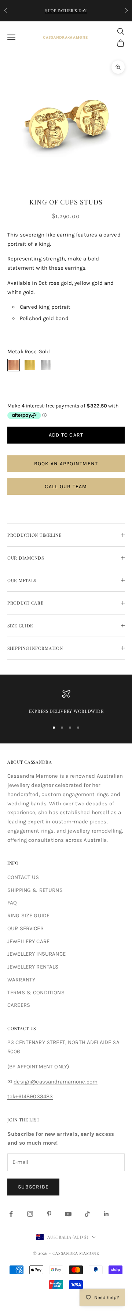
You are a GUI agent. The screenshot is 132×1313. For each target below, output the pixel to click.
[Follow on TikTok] (87, 1214)
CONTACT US (23, 877)
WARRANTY (21, 979)
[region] (66, 702)
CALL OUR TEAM (66, 486)
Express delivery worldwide (66, 711)
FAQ (12, 902)
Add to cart (66, 435)
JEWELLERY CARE (28, 941)
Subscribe (33, 1187)
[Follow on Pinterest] (49, 1214)
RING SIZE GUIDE (28, 915)
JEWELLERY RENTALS (33, 966)
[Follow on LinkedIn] (106, 1214)
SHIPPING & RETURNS (35, 890)
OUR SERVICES (25, 928)
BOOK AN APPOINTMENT (66, 464)
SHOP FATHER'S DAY (66, 10)
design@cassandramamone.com (56, 1081)
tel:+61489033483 (30, 1096)
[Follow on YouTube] (68, 1214)
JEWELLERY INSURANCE (36, 953)
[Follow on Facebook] (11, 1214)
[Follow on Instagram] (30, 1214)
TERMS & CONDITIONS (36, 992)
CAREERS (18, 1005)
